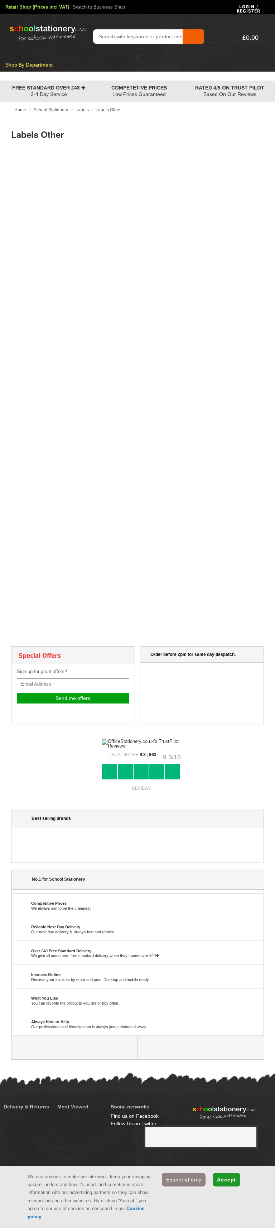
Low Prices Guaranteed (139, 91)
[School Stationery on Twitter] (201, 1047)
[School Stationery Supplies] (44, 25)
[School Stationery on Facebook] (74, 1047)
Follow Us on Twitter (133, 1123)
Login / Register (248, 9)
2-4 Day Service (49, 91)
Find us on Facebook (135, 1116)
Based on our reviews (229, 91)
